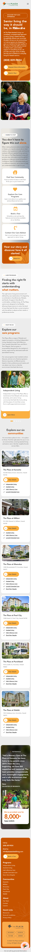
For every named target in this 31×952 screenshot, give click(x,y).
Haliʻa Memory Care (11, 489)
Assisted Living (10, 487)
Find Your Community (15, 177)
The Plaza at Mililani (11, 518)
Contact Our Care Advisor (15, 233)
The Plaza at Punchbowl (13, 662)
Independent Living (11, 390)
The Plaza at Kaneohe (12, 470)
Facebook (20, 932)
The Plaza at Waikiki (11, 710)
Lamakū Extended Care (12, 492)
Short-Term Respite (11, 589)
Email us (5, 849)
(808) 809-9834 (13, 60)
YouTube (10, 936)
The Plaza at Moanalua (12, 564)
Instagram (11, 932)
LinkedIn (20, 936)
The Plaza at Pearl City (12, 615)
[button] (11, 421)
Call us (5, 843)
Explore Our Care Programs (15, 195)
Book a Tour (15, 214)
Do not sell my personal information (15, 951)
